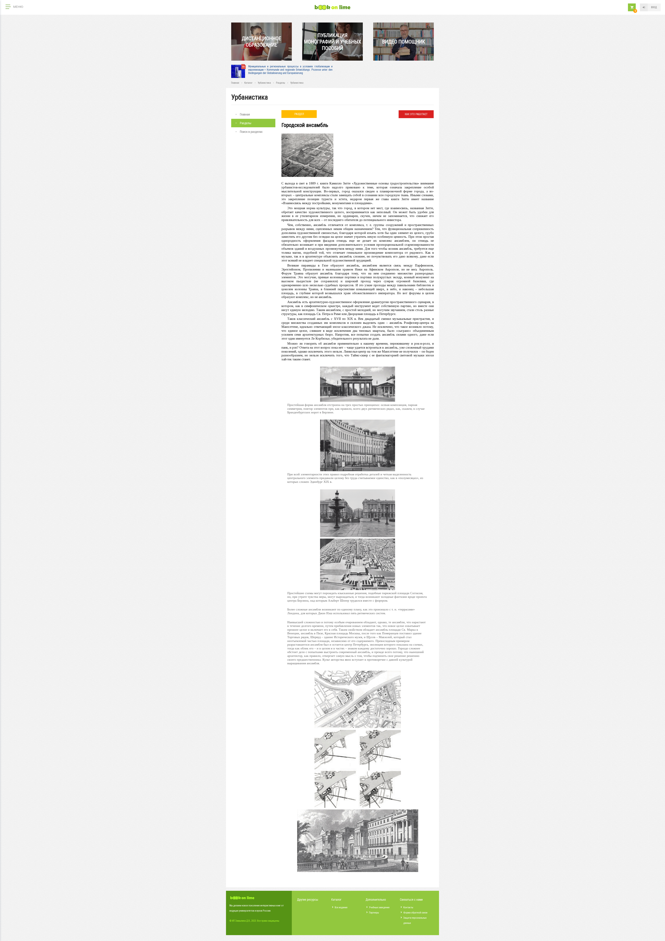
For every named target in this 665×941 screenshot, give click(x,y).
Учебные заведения (379, 907)
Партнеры (374, 912)
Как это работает (416, 114)
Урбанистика (264, 82)
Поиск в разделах (251, 132)
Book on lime (332, 7)
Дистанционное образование (261, 41)
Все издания (341, 907)
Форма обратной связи (415, 912)
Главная (235, 82)
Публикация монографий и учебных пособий (332, 41)
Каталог (248, 82)
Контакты (408, 907)
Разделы (280, 82)
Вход (654, 7)
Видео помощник (403, 42)
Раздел (299, 114)
